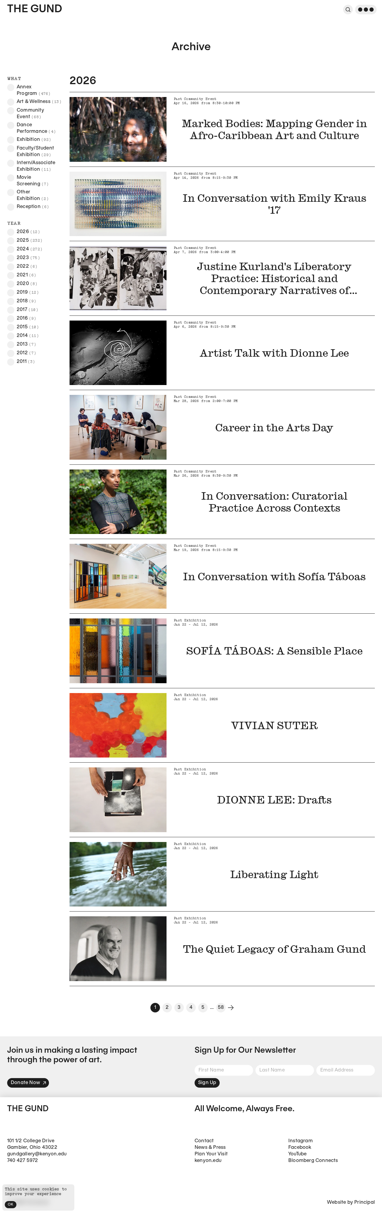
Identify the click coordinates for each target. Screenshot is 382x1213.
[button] (10, 87)
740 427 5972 (22, 1160)
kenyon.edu (208, 1160)
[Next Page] (231, 1007)
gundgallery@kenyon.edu (37, 1154)
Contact (204, 1141)
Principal (364, 1202)
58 (221, 1007)
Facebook (300, 1147)
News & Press (210, 1147)
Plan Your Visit (211, 1154)
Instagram (300, 1141)
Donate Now (25, 1082)
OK (10, 1204)
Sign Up (207, 1082)
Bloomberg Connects (313, 1160)
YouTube (297, 1154)
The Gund (34, 9)
